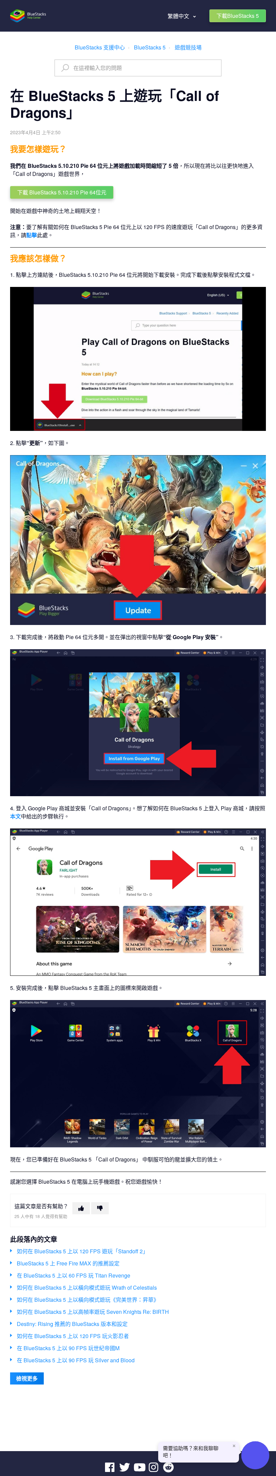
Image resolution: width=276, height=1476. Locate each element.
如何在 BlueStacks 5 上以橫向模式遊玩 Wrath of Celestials (87, 1287)
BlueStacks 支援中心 (100, 47)
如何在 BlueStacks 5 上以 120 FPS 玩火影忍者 (73, 1336)
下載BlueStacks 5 (237, 16)
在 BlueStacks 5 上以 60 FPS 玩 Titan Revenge (73, 1275)
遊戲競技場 (188, 47)
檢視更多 (27, 1378)
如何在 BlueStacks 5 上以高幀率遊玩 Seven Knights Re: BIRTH (93, 1312)
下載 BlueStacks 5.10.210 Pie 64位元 (61, 192)
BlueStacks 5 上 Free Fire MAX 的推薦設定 (68, 1263)
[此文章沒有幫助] (100, 1208)
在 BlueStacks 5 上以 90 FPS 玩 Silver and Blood (76, 1360)
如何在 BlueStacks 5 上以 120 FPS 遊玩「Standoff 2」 (82, 1251)
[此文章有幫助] (81, 1208)
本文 (15, 816)
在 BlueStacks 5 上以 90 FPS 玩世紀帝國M (68, 1348)
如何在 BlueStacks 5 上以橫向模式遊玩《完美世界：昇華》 (88, 1299)
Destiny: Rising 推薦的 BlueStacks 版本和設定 (72, 1324)
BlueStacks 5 (150, 47)
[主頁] (28, 16)
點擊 (31, 235)
